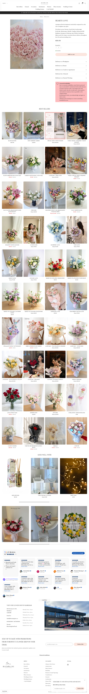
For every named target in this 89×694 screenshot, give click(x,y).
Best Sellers (20, 7)
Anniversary (48, 666)
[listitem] (44, 12)
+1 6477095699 (50, 9)
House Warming (49, 681)
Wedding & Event (67, 7)
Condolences (48, 674)
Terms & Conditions (44, 655)
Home (41, 16)
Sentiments (42, 7)
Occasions (33, 7)
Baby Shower (48, 668)
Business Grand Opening (51, 672)
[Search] (85, 3)
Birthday (47, 670)
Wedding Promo (40, 9)
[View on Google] (21, 571)
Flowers (49, 7)
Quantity (57, 45)
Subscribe (80, 688)
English (4, 3)
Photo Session (57, 7)
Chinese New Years (50, 664)
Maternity (47, 683)
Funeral (27, 7)
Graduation (48, 679)
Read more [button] (24, 566)
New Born (48, 685)
